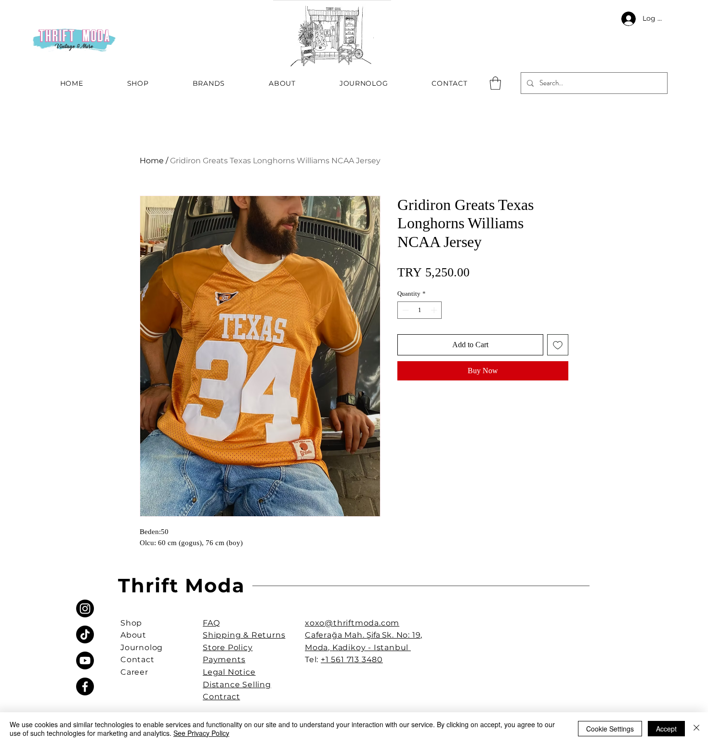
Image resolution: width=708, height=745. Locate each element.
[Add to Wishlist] (557, 344)
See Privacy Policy (201, 733)
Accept (666, 728)
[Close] (696, 728)
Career (134, 672)
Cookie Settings (610, 728)
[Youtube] (85, 660)
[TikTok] (85, 634)
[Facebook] (85, 686)
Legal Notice (229, 672)
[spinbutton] (419, 310)
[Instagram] (85, 608)
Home (152, 160)
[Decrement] (404, 310)
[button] (495, 83)
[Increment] (435, 310)
